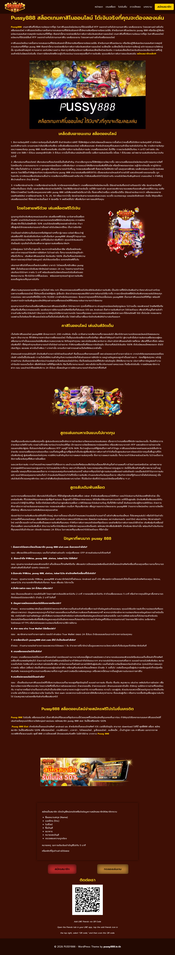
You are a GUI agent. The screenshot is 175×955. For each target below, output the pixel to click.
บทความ (148, 6)
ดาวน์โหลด (135, 6)
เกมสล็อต (111, 6)
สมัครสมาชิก (164, 7)
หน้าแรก (99, 6)
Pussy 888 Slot (20, 726)
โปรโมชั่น (122, 6)
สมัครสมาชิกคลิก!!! (146, 53)
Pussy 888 (103, 733)
